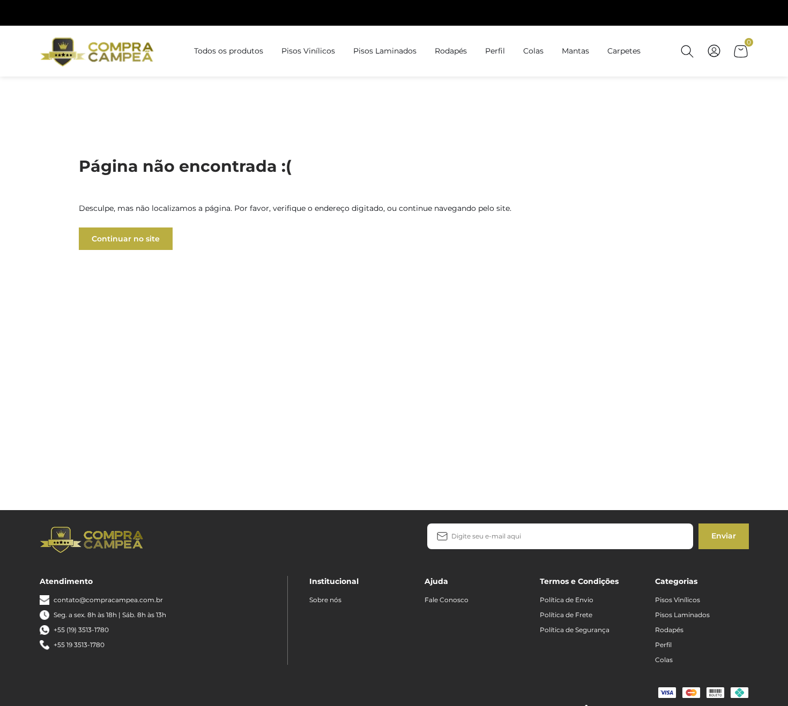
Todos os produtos (228, 51)
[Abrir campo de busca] (687, 51)
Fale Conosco (447, 600)
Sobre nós (325, 600)
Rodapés (451, 51)
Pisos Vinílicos (308, 51)
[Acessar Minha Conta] (714, 56)
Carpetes (624, 51)
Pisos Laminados (385, 51)
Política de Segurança (574, 630)
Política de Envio (566, 600)
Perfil (495, 51)
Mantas (575, 51)
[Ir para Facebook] (174, 539)
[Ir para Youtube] (208, 539)
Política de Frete (566, 615)
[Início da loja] (99, 51)
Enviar (723, 536)
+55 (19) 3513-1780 (81, 630)
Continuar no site (126, 239)
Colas (533, 51)
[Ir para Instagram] (191, 539)
